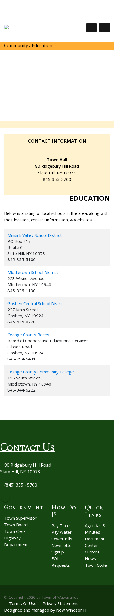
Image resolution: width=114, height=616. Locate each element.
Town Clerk (14, 531)
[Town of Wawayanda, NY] (24, 27)
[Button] (104, 27)
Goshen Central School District (36, 303)
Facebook (5, 498)
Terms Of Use (23, 603)
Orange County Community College (40, 372)
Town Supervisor (20, 518)
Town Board (16, 524)
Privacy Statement (60, 603)
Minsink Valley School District (34, 235)
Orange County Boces (28, 334)
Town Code (96, 565)
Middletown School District (32, 272)
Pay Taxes (61, 525)
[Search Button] (91, 27)
